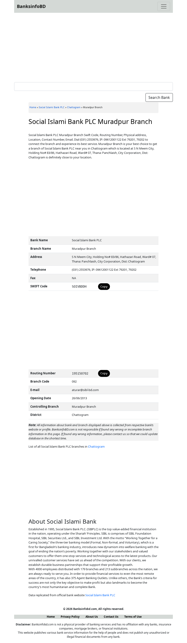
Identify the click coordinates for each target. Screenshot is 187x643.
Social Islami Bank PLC (52, 107)
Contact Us (111, 617)
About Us (92, 617)
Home (32, 107)
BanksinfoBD (31, 6)
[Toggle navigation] (163, 6)
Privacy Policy (70, 617)
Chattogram (74, 107)
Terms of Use (133, 617)
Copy (104, 286)
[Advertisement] (93, 47)
